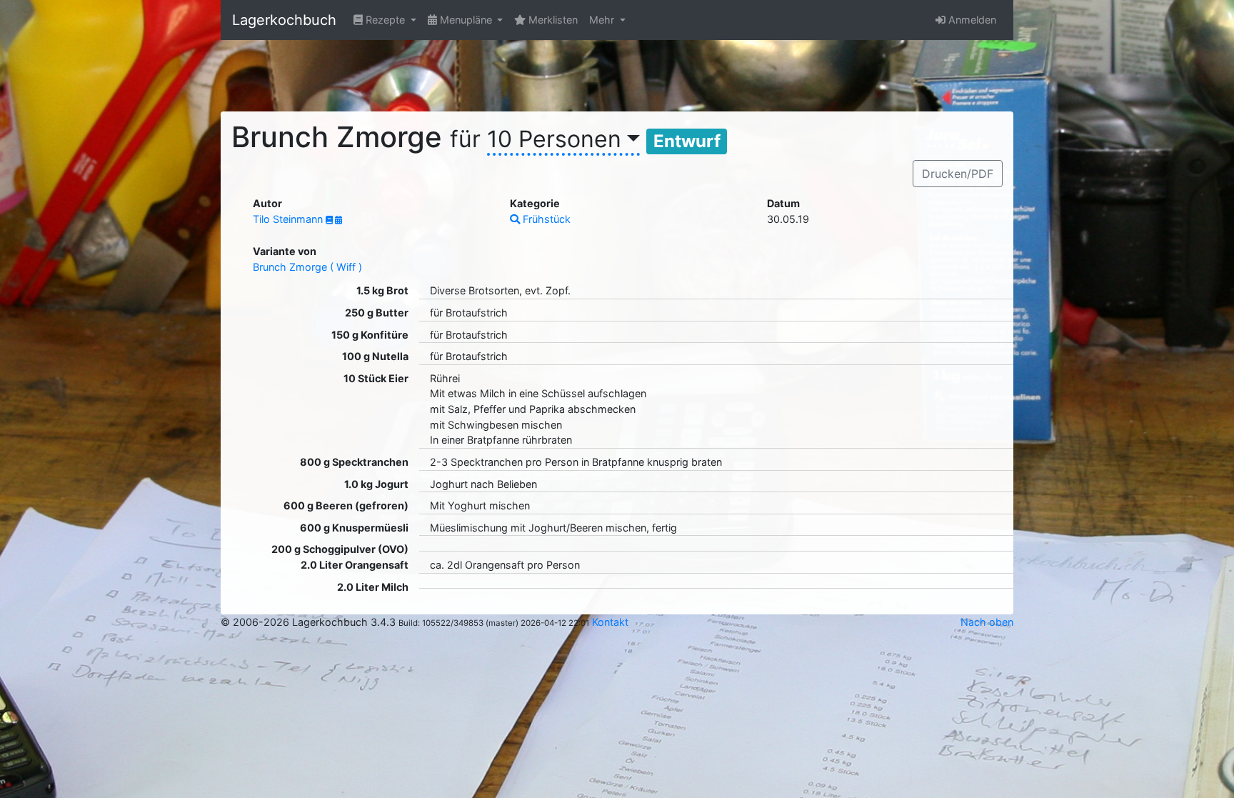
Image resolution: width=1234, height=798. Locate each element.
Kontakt (610, 622)
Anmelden (970, 20)
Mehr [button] (603, 20)
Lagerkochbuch (284, 20)
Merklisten (552, 20)
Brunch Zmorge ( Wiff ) (307, 267)
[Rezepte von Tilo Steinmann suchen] (330, 220)
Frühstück (545, 219)
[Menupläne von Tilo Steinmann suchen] (338, 220)
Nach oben (986, 622)
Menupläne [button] (466, 20)
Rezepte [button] (385, 20)
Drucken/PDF (957, 173)
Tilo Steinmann (289, 219)
